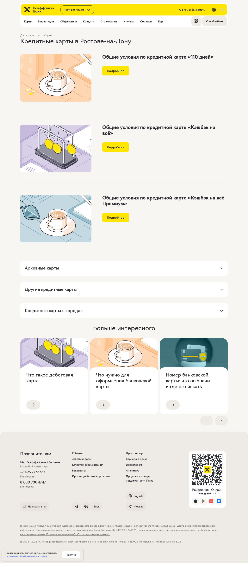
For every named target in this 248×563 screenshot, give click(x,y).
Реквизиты (79, 470)
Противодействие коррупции (91, 476)
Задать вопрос (81, 459)
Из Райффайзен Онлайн (40, 462)
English (138, 496)
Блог (96, 506)
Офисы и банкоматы (192, 9)
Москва (138, 506)
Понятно (71, 554)
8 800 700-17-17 (33, 482)
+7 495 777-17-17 (32, 472)
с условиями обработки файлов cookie (26, 556)
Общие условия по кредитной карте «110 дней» (158, 57)
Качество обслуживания (87, 464)
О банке (77, 453)
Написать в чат (37, 506)
